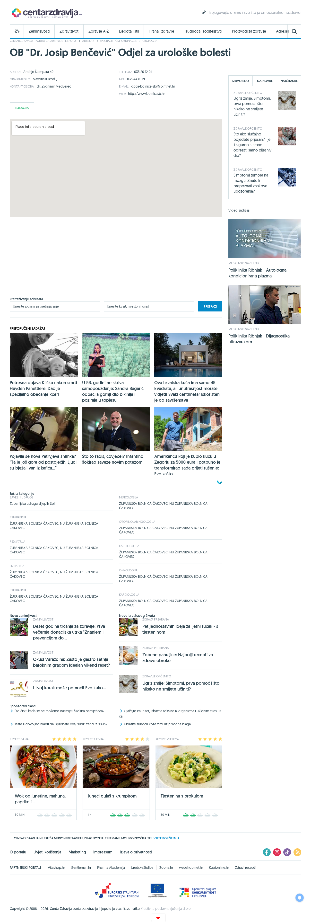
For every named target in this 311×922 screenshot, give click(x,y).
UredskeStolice (142, 867)
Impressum (102, 852)
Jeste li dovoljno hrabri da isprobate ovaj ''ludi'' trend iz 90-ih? (61, 724)
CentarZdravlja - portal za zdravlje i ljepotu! (43, 41)
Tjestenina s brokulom (182, 796)
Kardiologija (129, 546)
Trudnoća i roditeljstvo (203, 31)
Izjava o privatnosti (136, 852)
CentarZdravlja (46, 12)
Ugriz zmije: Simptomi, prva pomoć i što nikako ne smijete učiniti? (180, 686)
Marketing (77, 852)
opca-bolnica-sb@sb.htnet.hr (153, 86)
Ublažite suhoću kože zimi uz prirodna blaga (157, 724)
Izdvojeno (240, 81)
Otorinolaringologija (137, 521)
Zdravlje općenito (156, 676)
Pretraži (210, 306)
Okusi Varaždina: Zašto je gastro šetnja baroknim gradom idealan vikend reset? (71, 662)
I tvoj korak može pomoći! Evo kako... (69, 688)
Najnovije (265, 81)
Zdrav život (69, 31)
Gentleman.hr (81, 867)
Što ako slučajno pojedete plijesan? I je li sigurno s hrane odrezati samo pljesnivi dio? (252, 145)
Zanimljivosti (39, 31)
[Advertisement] (116, 263)
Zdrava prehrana (155, 619)
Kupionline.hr (219, 867)
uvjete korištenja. (165, 838)
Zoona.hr (166, 867)
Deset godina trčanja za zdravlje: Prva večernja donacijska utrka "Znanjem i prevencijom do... (69, 632)
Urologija (149, 41)
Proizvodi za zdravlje (249, 31)
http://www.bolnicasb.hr (146, 93)
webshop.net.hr (191, 867)
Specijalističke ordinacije (118, 41)
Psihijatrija (18, 517)
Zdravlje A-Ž (98, 31)
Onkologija (128, 570)
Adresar (282, 31)
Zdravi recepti (245, 867)
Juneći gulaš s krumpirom (112, 796)
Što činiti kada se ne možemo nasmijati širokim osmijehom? (59, 711)
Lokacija (22, 108)
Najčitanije (289, 81)
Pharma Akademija (111, 867)
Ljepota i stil (129, 31)
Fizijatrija (17, 566)
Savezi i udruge (21, 497)
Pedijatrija (17, 541)
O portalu (18, 852)
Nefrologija (128, 497)
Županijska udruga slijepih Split (33, 503)
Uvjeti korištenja (47, 852)
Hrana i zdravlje (161, 31)
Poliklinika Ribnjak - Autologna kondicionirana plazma (257, 273)
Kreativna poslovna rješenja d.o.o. (166, 908)
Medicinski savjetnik (243, 263)
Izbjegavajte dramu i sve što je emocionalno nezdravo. (255, 12)
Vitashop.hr (56, 867)
